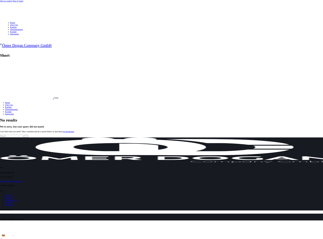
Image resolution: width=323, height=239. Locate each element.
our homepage (68, 131)
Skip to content (6, 1)
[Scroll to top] (1, 238)
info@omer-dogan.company (11, 181)
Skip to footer (17, 1)
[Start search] (26, 136)
